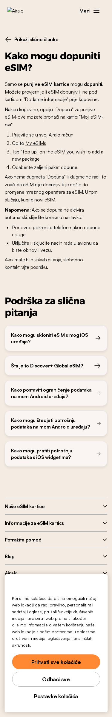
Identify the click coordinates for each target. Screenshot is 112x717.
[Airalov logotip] (19, 11)
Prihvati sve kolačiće (56, 662)
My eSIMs (35, 143)
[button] (96, 10)
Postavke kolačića (56, 696)
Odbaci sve (56, 679)
